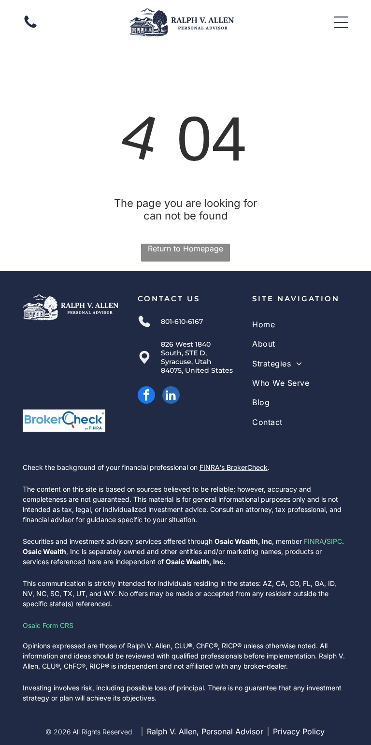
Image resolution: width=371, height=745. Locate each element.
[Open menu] (341, 22)
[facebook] (146, 396)
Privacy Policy (299, 731)
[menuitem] (300, 324)
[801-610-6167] (30, 27)
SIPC (334, 541)
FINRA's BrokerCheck (234, 467)
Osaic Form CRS (48, 625)
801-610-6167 (182, 321)
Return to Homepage (185, 248)
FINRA (314, 541)
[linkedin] (171, 396)
